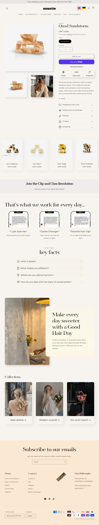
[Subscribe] (65, 462)
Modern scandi (48, 420)
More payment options (76, 66)
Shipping (69, 34)
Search (30, 489)
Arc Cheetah (12, 164)
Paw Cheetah (87, 164)
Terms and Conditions (12, 478)
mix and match (79, 420)
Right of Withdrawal (11, 482)
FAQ (29, 482)
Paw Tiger (62, 164)
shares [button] (63, 98)
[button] (7, 8)
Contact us (31, 478)
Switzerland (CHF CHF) (14, 516)
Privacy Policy (9, 489)
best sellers (17, 420)
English (30, 516)
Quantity (61, 46)
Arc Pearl (37, 164)
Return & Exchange (34, 492)
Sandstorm (65, 41)
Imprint (7, 485)
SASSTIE (8, 492)
